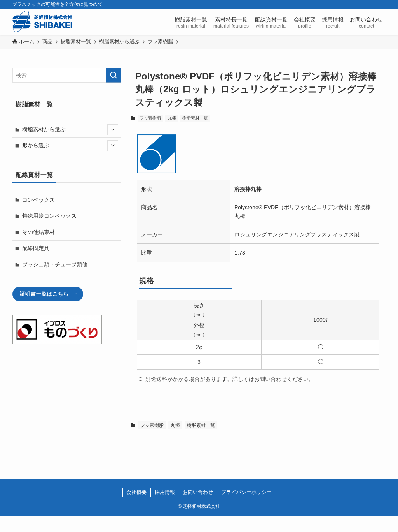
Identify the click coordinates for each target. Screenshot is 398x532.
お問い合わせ (198, 492)
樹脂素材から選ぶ (44, 129)
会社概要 (136, 492)
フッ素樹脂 (150, 118)
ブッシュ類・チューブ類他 (54, 264)
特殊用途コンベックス (49, 216)
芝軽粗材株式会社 (42, 21)
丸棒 (172, 118)
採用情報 (165, 492)
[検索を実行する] (113, 75)
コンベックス (38, 200)
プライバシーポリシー (246, 492)
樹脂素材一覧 (195, 118)
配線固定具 (35, 248)
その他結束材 (38, 232)
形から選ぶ (35, 145)
